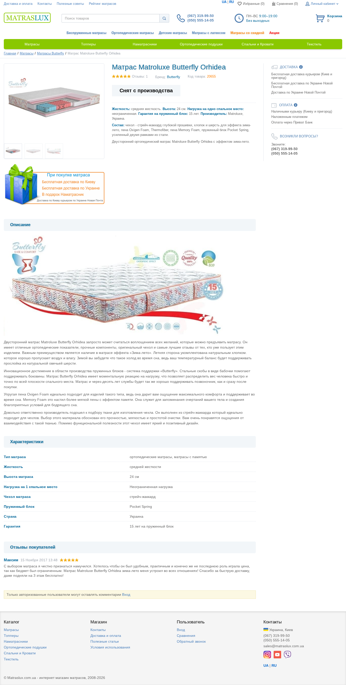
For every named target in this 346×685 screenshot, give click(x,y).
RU (231, 2)
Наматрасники (16, 641)
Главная (10, 53)
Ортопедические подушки (25, 647)
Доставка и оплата (18, 4)
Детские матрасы (173, 33)
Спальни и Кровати (20, 653)
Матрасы (26, 53)
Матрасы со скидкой (247, 33)
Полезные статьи (104, 641)
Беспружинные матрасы (86, 33)
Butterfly (173, 77)
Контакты (44, 4)
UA (224, 2)
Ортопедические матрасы (132, 33)
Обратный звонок (191, 641)
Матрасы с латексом (208, 33)
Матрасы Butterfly (50, 53)
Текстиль (11, 659)
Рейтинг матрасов (102, 4)
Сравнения (186, 636)
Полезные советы (70, 4)
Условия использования (110, 647)
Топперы (11, 636)
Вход (126, 594)
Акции (274, 33)
